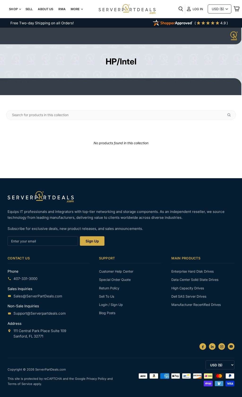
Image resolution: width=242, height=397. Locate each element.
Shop (13, 9)
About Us (45, 9)
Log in (198, 9)
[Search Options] (231, 115)
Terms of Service (20, 384)
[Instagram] (221, 346)
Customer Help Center (116, 271)
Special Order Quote (115, 280)
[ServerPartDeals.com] (41, 196)
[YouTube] (231, 346)
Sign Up (92, 241)
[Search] (180, 9)
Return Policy (109, 288)
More (76, 9)
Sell (29, 9)
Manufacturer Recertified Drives (196, 305)
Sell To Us (106, 296)
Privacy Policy (96, 378)
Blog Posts (107, 313)
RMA (61, 9)
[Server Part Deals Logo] (127, 9)
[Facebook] (202, 346)
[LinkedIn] (212, 346)
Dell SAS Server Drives (188, 296)
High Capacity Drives (187, 288)
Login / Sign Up (111, 305)
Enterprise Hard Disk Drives (192, 271)
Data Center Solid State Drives (194, 280)
